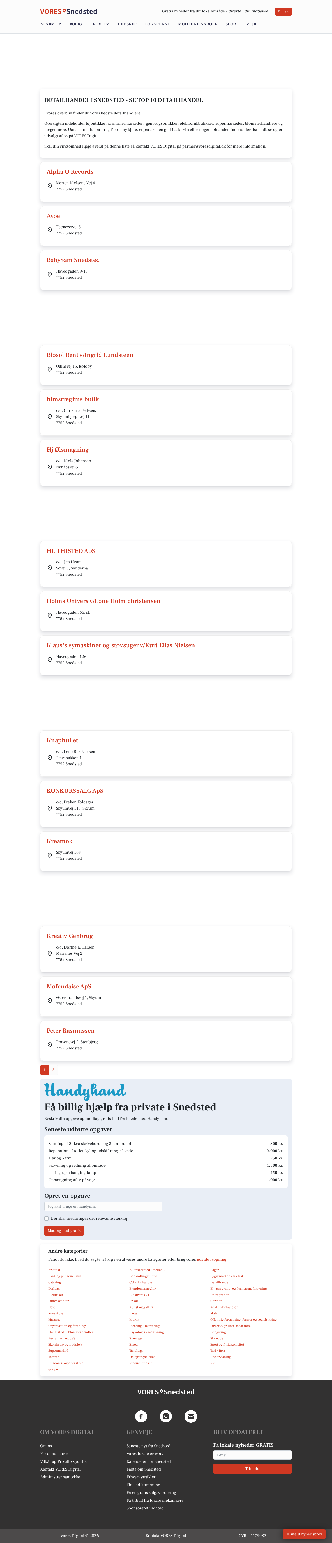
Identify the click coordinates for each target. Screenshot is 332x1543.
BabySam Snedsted (73, 260)
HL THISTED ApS (71, 551)
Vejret (253, 24)
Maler (214, 1313)
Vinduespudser (140, 1363)
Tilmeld (283, 11)
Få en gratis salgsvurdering (151, 1492)
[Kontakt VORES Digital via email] (191, 1416)
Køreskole (55, 1313)
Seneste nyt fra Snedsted (148, 1446)
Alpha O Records (70, 172)
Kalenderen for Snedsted (149, 1461)
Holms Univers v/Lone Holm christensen (104, 601)
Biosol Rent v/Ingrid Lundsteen (90, 355)
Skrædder (217, 1338)
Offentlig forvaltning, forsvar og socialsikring (243, 1320)
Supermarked (58, 1351)
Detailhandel (220, 1282)
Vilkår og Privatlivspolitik (63, 1461)
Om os (46, 1446)
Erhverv (99, 24)
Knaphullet (62, 740)
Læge (133, 1313)
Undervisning (220, 1357)
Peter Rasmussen (71, 1031)
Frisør (133, 1301)
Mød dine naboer (197, 24)
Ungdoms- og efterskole (66, 1363)
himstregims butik (73, 399)
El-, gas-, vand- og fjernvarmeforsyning (238, 1289)
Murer (134, 1320)
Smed (133, 1344)
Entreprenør (219, 1295)
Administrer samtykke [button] (60, 1477)
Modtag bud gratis (64, 1230)
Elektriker (55, 1295)
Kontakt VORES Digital (60, 1469)
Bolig (76, 24)
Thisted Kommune (143, 1484)
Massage (54, 1320)
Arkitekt (54, 1270)
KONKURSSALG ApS (75, 791)
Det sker (127, 24)
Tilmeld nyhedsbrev (304, 1534)
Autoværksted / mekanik (147, 1270)
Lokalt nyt (157, 24)
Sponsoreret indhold (145, 1508)
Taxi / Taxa (217, 1351)
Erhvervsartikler (141, 1477)
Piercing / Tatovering (144, 1326)
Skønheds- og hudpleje (65, 1344)
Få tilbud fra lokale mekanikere (155, 1500)
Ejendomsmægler (142, 1289)
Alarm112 (50, 24)
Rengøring (218, 1332)
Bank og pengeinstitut (64, 1276)
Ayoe (53, 216)
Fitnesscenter (58, 1301)
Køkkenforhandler (224, 1307)
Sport (232, 24)
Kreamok (59, 841)
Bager (214, 1270)
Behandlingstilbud (143, 1276)
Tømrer (53, 1357)
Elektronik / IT (140, 1295)
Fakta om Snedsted (144, 1469)
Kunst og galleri (141, 1307)
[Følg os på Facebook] (141, 1416)
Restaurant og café (61, 1338)
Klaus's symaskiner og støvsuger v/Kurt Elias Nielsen (121, 645)
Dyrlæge (54, 1289)
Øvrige (53, 1369)
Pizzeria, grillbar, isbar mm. (230, 1326)
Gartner (216, 1301)
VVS (213, 1363)
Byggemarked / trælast (226, 1276)
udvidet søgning (211, 1259)
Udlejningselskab (142, 1357)
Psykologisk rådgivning (146, 1332)
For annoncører (54, 1453)
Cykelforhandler (141, 1282)
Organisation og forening (67, 1326)
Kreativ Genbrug (70, 936)
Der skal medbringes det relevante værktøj (89, 1218)
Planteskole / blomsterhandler (70, 1332)
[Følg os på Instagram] (166, 1416)
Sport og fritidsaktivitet (227, 1344)
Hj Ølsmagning (68, 450)
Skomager (136, 1338)
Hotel (52, 1307)
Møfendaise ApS (69, 986)
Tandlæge (136, 1351)
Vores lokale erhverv (145, 1453)
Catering (54, 1282)
